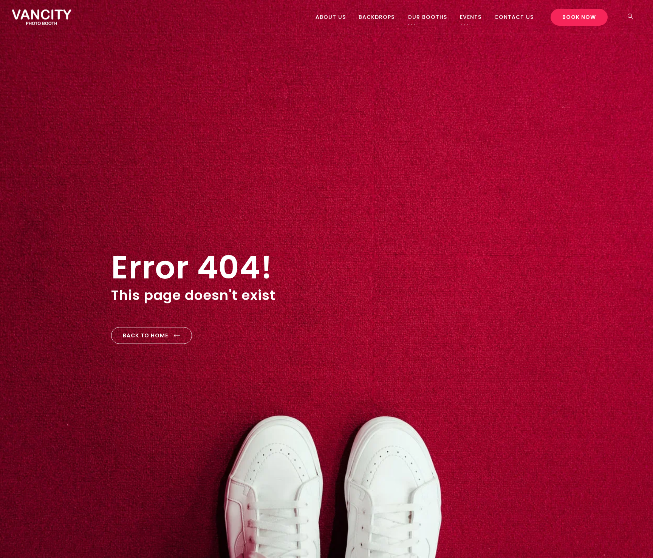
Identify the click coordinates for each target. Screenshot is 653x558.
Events (470, 17)
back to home (145, 335)
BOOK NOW (579, 17)
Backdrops (377, 17)
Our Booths (427, 17)
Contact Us (514, 17)
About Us (331, 17)
